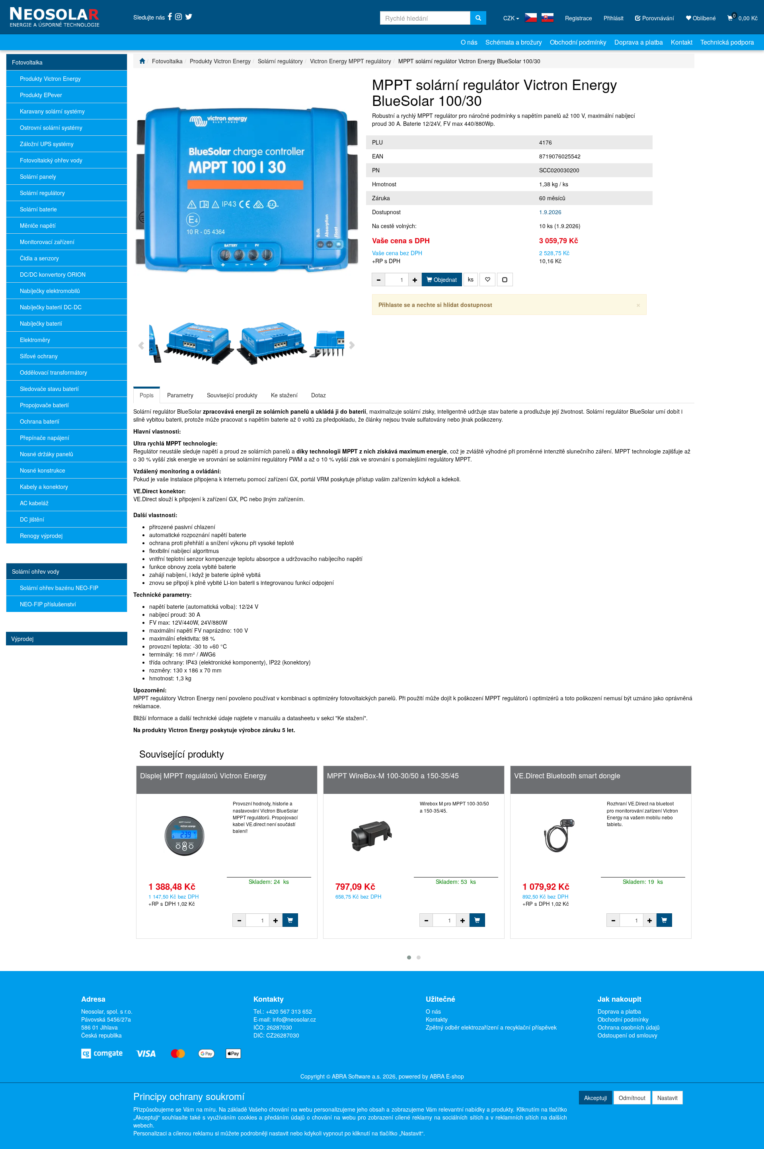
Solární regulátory (42, 193)
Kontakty (437, 1019)
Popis (147, 395)
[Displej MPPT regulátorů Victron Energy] (184, 835)
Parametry (180, 395)
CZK (509, 18)
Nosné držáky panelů (46, 454)
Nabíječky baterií (41, 323)
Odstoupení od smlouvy (627, 1035)
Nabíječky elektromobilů (50, 291)
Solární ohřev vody (35, 571)
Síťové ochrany (39, 356)
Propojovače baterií (44, 405)
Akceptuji (595, 1098)
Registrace (578, 18)
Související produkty (232, 395)
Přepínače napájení (44, 438)
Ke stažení (284, 395)
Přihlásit (614, 18)
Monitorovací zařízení (47, 242)
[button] (409, 957)
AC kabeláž (34, 503)
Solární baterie (38, 209)
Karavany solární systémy (52, 111)
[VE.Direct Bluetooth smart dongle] (558, 835)
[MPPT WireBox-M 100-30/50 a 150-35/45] (371, 835)
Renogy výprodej (41, 535)
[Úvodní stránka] (142, 61)
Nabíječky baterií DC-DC (51, 307)
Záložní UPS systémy (47, 144)
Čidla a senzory (39, 258)
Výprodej (22, 639)
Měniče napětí (38, 225)
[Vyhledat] (478, 18)
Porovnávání (657, 18)
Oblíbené (703, 18)
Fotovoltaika (27, 62)
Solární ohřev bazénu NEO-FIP (59, 588)
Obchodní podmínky (578, 42)
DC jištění (32, 519)
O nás (469, 42)
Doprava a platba (638, 42)
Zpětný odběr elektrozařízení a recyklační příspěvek (491, 1027)
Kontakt (681, 42)
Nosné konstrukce (42, 470)
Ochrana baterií (39, 421)
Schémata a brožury (513, 42)
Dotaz (318, 395)
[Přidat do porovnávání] (505, 279)
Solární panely (38, 176)
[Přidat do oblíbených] (487, 279)
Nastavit (667, 1098)
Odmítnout (632, 1098)
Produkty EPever (41, 95)
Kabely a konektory (44, 486)
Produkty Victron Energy (50, 78)
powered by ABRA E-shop (431, 1076)
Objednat (444, 279)
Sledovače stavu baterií (49, 389)
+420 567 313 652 (289, 1011)
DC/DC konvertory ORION (53, 274)
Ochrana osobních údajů (629, 1027)
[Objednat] (290, 920)
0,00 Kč (745, 17)
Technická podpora (727, 42)
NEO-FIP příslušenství (48, 604)
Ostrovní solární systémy (51, 127)
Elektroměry (35, 340)
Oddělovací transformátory (53, 372)
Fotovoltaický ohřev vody (51, 160)
